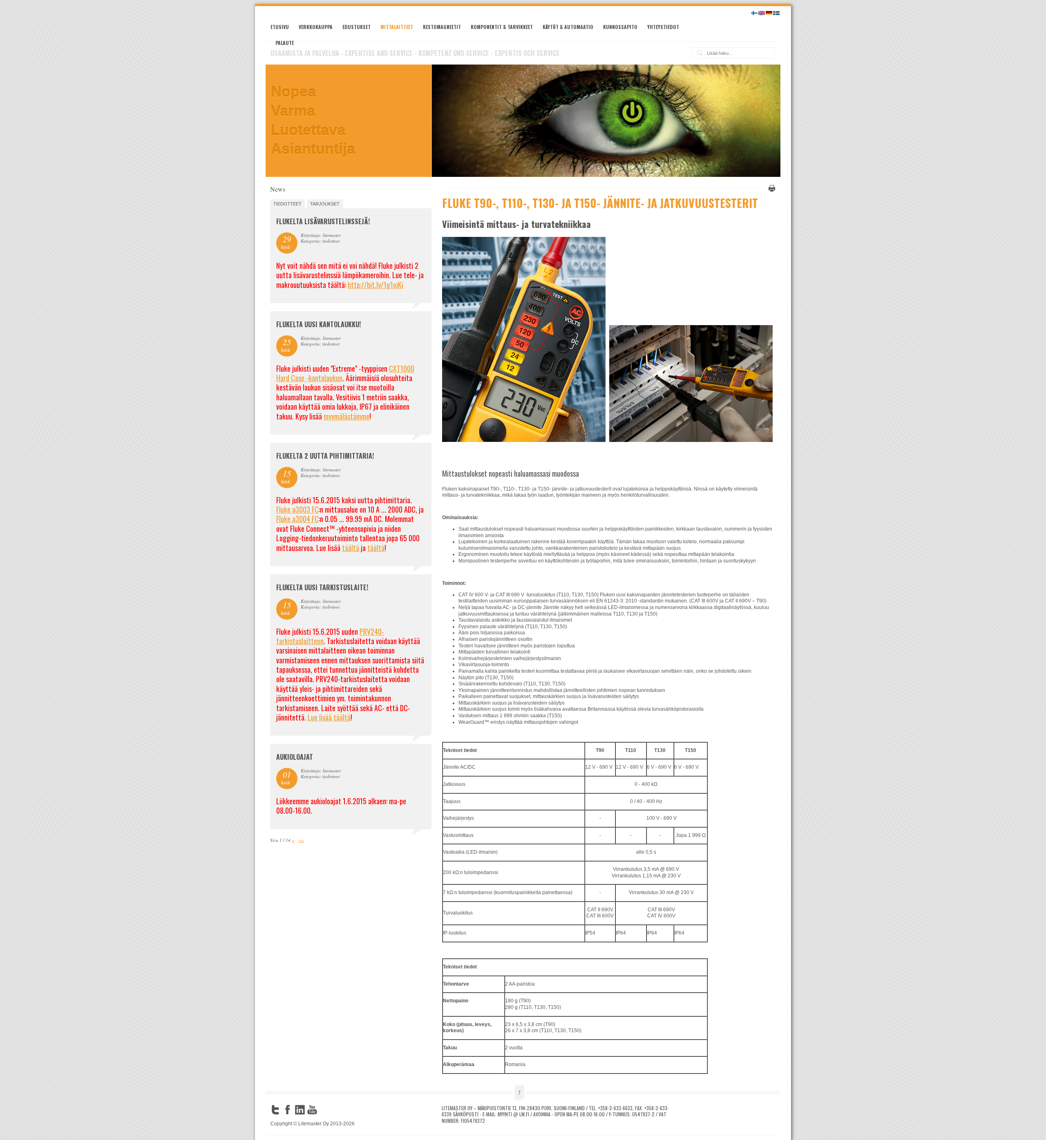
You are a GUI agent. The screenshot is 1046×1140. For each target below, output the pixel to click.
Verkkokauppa (316, 26)
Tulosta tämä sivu (770, 188)
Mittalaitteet (396, 26)
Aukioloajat (294, 757)
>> (301, 840)
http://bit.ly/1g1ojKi (375, 284)
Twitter (275, 1110)
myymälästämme (346, 416)
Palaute (284, 42)
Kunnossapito (620, 26)
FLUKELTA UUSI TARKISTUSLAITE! (322, 587)
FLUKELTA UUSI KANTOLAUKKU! (318, 324)
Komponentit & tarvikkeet (502, 26)
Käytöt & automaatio (568, 26)
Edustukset (356, 26)
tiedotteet (287, 203)
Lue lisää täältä (329, 717)
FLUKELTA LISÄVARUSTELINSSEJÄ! (323, 221)
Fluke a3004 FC (297, 518)
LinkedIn (300, 1110)
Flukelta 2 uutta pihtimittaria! (325, 456)
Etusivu (279, 26)
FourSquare (324, 1110)
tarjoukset (325, 203)
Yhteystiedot (663, 26)
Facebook (288, 1110)
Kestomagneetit (442, 26)
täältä (350, 547)
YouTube (312, 1110)
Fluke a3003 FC (297, 509)
